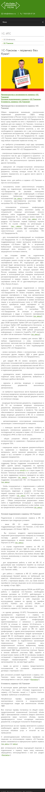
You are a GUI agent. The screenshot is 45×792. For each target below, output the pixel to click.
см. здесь (18, 198)
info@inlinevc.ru (10, 14)
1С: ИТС (6, 33)
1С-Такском (8, 43)
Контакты (34, 679)
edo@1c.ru (24, 470)
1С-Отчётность (9, 39)
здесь (15, 744)
